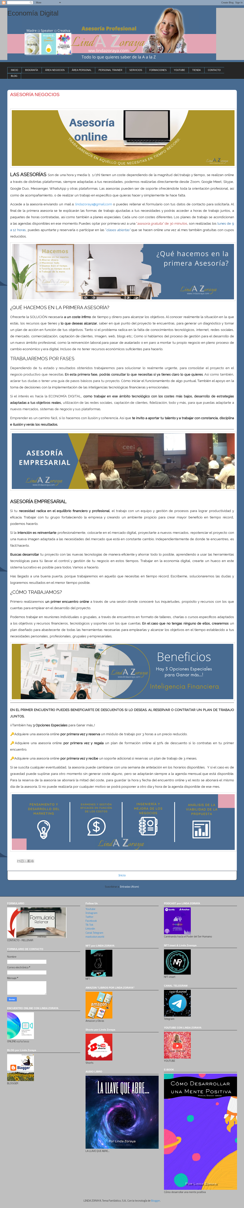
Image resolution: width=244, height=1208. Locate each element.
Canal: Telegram (94, 933)
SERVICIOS (135, 70)
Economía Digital (32, 13)
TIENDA (196, 70)
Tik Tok (89, 925)
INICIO (14, 70)
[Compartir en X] (25, 861)
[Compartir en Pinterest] (32, 861)
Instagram (91, 913)
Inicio (122, 875)
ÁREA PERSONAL (81, 70)
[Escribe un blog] (22, 861)
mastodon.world (95, 937)
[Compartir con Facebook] (29, 861)
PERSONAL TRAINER (110, 70)
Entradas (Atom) (129, 887)
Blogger (155, 1201)
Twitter (89, 917)
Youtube (90, 909)
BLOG (14, 76)
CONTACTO (214, 70)
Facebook (91, 921)
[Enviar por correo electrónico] (19, 861)
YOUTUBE (179, 70)
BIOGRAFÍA (31, 70)
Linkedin (90, 929)
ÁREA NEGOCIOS (55, 70)
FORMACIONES (158, 70)
